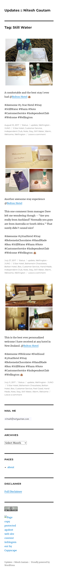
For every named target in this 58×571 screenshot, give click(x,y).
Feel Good (38, 388)
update (34, 125)
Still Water (39, 131)
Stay (31, 131)
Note (25, 131)
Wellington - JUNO (44, 382)
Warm (48, 131)
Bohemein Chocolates (36, 263)
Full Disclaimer (13, 491)
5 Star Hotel (18, 128)
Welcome (9, 134)
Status (25, 125)
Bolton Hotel (19, 96)
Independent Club (13, 131)
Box (19, 266)
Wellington (20, 134)
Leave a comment (37, 134)
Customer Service (33, 128)
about (10, 467)
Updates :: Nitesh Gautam (27, 10)
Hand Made (46, 266)
